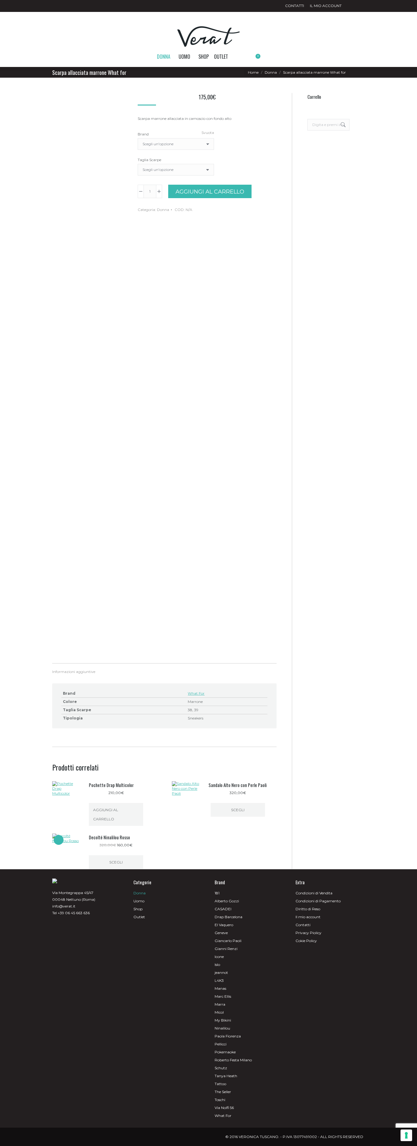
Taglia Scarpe (149, 159)
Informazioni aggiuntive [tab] (73, 671)
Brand (143, 134)
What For (196, 693)
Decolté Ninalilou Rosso (109, 837)
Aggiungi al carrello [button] (105, 814)
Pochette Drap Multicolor (111, 785)
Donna (163, 209)
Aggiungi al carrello (210, 191)
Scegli (238, 810)
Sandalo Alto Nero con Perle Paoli (238, 785)
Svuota (207, 132)
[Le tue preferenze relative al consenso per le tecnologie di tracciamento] (406, 1135)
